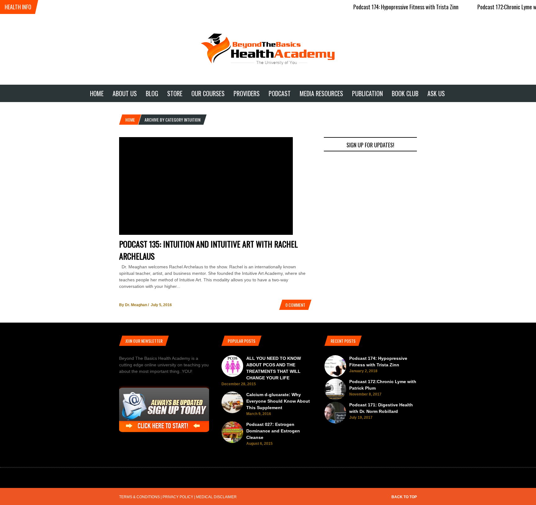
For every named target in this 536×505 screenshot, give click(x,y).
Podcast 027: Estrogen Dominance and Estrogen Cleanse (273, 431)
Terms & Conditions (139, 497)
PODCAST (280, 93)
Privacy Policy (178, 497)
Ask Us (436, 93)
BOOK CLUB (405, 93)
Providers (247, 93)
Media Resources (321, 93)
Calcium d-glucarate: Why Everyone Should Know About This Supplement (278, 401)
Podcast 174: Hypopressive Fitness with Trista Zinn (397, 7)
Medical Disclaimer (216, 497)
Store (174, 93)
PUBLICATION (367, 93)
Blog (152, 93)
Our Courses (208, 93)
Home (97, 93)
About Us (125, 93)
